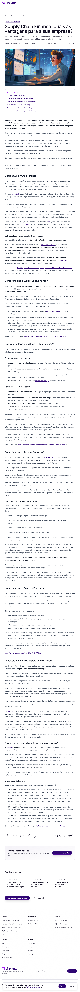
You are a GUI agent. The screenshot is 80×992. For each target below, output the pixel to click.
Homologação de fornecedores (12, 924)
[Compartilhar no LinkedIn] (66, 43)
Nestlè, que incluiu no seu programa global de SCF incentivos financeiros (44, 268)
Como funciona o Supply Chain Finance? (20, 98)
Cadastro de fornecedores (10, 920)
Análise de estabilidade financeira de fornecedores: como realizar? (41, 445)
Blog (8, 16)
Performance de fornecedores (11, 931)
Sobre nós (31, 943)
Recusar (71, 986)
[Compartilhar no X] (70, 43)
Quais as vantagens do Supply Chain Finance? (22, 101)
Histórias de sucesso (61, 920)
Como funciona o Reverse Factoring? (18, 105)
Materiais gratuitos (8, 947)
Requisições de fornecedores (11, 927)
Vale (49, 222)
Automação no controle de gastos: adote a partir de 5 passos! (47, 336)
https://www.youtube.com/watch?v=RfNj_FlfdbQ (23, 653)
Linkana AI (5, 934)
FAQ (3, 954)
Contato (30, 954)
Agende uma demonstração (17, 898)
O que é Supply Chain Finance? (17, 95)
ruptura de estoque (42, 381)
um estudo (16, 194)
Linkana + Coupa (33, 920)
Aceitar (62, 986)
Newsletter (31, 950)
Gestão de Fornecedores (18, 16)
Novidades (5, 950)
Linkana (10, 711)
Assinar (71, 971)
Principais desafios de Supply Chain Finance (21, 111)
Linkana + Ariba (33, 924)
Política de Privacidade (33, 987)
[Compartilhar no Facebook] (73, 43)
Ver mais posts (39, 898)
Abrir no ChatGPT (65, 836)
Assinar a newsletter (62, 853)
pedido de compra (53, 311)
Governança (32, 947)
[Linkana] (9, 3)
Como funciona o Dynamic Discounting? (19, 108)
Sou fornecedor (7, 957)
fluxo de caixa (49, 457)
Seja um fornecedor (61, 924)
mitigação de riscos (48, 245)
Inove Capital (24, 224)
